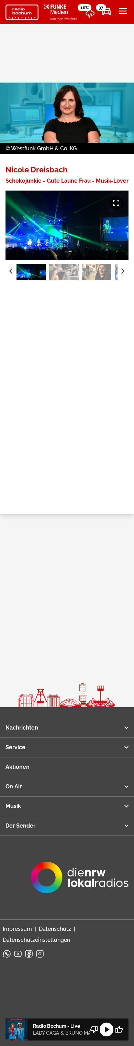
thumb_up (119, 1029)
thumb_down (94, 1029)
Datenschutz (55, 929)
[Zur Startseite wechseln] (21, 12)
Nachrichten (21, 727)
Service (15, 747)
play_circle (106, 1029)
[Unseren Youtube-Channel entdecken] (18, 954)
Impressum (17, 929)
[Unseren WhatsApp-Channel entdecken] (7, 954)
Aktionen (17, 767)
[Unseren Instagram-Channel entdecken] (40, 954)
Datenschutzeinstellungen (36, 940)
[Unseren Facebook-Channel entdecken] (29, 954)
